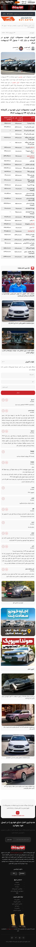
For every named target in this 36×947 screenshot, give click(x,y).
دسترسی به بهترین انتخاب (16, 853)
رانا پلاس (32, 224)
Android (22, 873)
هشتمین (12, 929)
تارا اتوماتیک (31, 231)
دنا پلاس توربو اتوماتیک (30, 157)
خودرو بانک (31, 24)
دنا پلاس (32, 147)
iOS (14, 873)
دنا (33, 151)
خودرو (20, 77)
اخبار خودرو (24, 24)
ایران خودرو (15, 83)
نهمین (7, 929)
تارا (33, 228)
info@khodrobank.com (18, 816)
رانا (33, 220)
